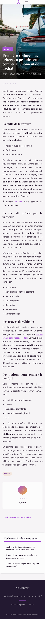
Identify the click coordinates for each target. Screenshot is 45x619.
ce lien (18, 201)
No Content (22, 587)
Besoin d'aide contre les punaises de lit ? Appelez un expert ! (21, 556)
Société (8, 49)
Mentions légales (18, 605)
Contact (31, 605)
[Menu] (26, 2)
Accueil (5, 84)
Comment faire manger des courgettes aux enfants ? (22, 564)
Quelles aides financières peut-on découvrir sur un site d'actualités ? (21, 548)
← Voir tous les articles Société (16, 517)
